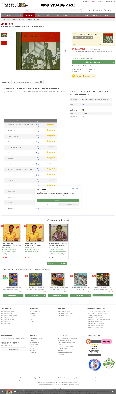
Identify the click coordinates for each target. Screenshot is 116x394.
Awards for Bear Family (64, 311)
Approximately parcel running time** (68, 338)
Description (6, 82)
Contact (31, 340)
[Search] (80, 10)
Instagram (32, 315)
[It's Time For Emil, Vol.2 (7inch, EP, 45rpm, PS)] (34, 232)
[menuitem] (53, 10)
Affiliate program (62, 348)
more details (101, 295)
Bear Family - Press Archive (8, 311)
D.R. (83, 104)
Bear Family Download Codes (9, 315)
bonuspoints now (89, 76)
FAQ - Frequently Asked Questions (67, 342)
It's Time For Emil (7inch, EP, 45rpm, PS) (11, 244)
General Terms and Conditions (66, 346)
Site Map (60, 350)
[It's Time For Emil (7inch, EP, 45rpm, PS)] (11, 232)
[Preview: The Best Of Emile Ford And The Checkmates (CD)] (4, 35)
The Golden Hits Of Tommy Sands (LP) (80, 288)
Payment (60, 344)
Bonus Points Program (35, 338)
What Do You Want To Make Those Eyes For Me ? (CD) (58, 244)
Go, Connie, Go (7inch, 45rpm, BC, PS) (58, 288)
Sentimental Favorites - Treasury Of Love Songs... (35, 288)
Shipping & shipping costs (65, 352)
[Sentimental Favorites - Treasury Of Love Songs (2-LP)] (35, 279)
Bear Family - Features (64, 315)
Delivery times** (33, 348)
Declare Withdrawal (58, 389)
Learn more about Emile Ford (22, 82)
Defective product (34, 344)
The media (61, 354)
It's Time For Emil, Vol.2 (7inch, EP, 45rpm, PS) (34, 244)
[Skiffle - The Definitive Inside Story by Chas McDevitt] (13, 279)
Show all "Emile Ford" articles (57, 263)
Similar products (7, 269)
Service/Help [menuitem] (110, 1)
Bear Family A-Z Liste (6, 313)
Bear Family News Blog (35, 311)
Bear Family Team (5, 323)
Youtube (31, 321)
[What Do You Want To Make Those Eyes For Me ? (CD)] (58, 232)
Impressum (32, 352)
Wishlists (86, 1)
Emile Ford (7, 23)
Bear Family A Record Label (65, 313)
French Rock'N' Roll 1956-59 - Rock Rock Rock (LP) (103, 288)
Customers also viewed (42, 269)
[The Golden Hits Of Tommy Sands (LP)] (80, 279)
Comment (88, 66)
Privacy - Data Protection (64, 340)
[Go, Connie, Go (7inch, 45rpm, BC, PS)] (58, 279)
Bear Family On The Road (7, 319)
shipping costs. (35, 378)
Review (38, 82)
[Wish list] (89, 10)
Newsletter (32, 350)
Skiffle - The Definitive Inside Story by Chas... (13, 288)
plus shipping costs (82, 51)
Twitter (31, 319)
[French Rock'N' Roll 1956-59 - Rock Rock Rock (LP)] (103, 279)
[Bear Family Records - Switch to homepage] (15, 5)
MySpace (31, 317)
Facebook (32, 313)
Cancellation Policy (34, 342)
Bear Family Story (5, 321)
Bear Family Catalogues (7, 317)
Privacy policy (75, 188)
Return (31, 346)
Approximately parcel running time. (90, 380)
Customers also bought (23, 269)
